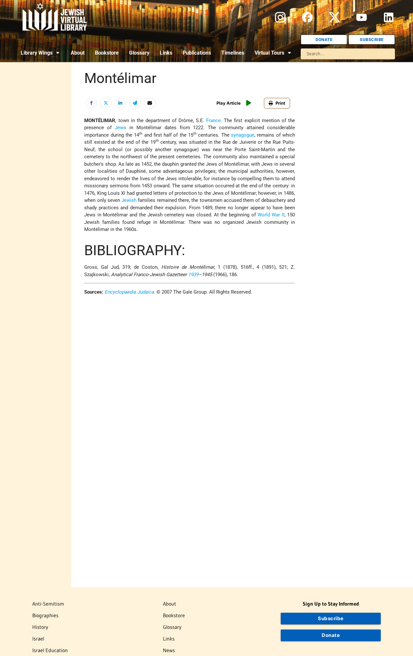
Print (280, 103)
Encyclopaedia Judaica (129, 292)
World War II (271, 215)
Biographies (45, 615)
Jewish (128, 200)
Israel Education (50, 650)
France (213, 120)
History (40, 627)
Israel (38, 638)
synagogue (242, 135)
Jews (120, 127)
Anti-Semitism (48, 603)
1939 (193, 274)
